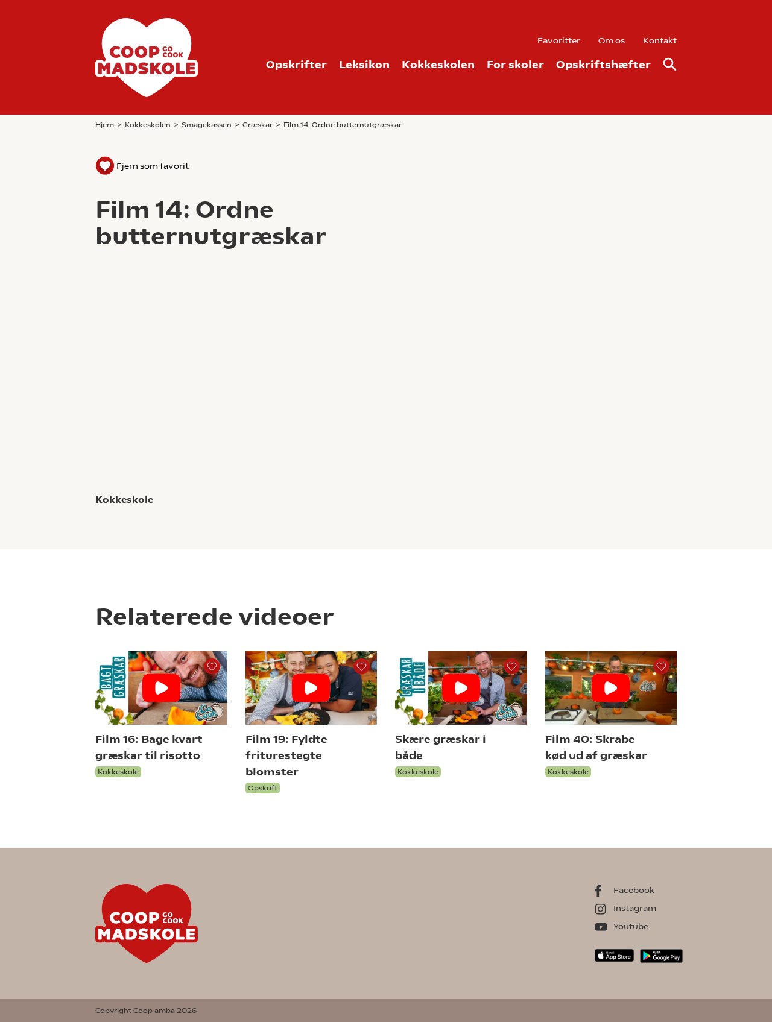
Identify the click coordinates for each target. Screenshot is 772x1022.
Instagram (634, 908)
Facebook (633, 890)
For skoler (515, 64)
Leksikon (364, 64)
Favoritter (558, 40)
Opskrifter (296, 64)
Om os (611, 40)
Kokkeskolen (438, 64)
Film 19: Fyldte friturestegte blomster (286, 755)
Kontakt (660, 40)
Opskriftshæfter (603, 64)
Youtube (630, 926)
